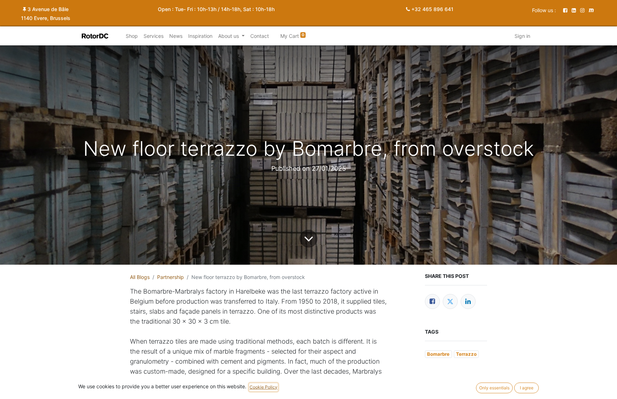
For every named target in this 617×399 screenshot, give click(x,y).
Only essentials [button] (494, 387)
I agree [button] (526, 387)
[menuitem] (132, 36)
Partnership (170, 277)
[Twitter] (450, 301)
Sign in (522, 36)
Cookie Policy (263, 387)
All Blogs (140, 277)
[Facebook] (432, 301)
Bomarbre (438, 354)
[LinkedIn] (468, 301)
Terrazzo (466, 354)
